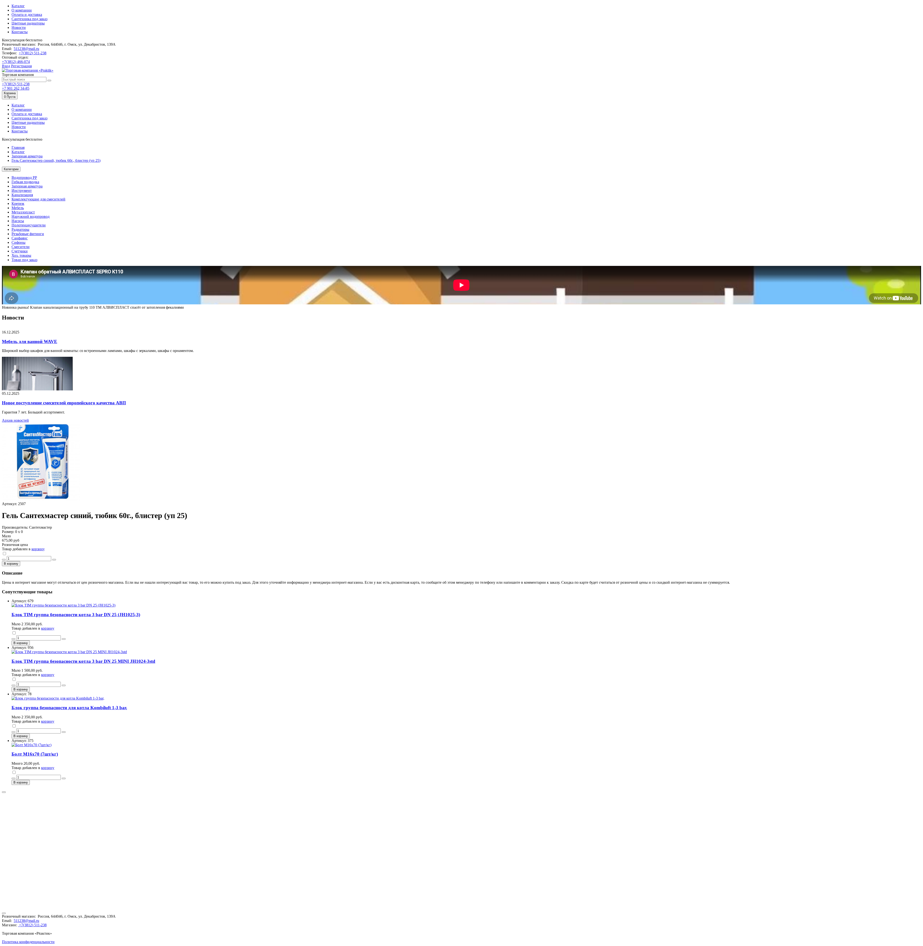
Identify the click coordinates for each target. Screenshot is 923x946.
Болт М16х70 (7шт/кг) (35, 754)
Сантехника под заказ (29, 19)
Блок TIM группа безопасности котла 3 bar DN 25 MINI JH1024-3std (83, 661)
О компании (22, 10)
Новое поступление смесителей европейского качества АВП (64, 402)
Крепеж (18, 203)
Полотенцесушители (29, 225)
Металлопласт (23, 212)
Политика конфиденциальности (28, 942)
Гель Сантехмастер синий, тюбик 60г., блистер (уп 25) (56, 160)
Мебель (18, 208)
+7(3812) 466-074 (16, 62)
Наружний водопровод (31, 216)
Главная (18, 147)
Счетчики (20, 251)
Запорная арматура (27, 156)
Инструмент (22, 190)
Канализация (22, 195)
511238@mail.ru (26, 49)
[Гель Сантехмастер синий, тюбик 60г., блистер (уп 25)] (41, 499)
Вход (6, 66)
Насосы (18, 221)
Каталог (18, 6)
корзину (38, 549)
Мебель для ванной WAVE (29, 341)
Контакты (20, 32)
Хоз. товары (21, 255)
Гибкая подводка (25, 182)
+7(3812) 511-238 (32, 53)
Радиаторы (20, 229)
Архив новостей (15, 420)
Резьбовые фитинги (28, 234)
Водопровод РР (24, 177)
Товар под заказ (24, 260)
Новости (19, 27)
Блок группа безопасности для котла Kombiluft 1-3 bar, (69, 707)
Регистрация (21, 66)
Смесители (21, 247)
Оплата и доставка (27, 15)
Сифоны (18, 242)
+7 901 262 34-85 (15, 88)
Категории (11, 169)
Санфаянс (20, 238)
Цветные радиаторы (28, 23)
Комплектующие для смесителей (38, 199)
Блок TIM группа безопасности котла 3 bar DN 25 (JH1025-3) (76, 614)
